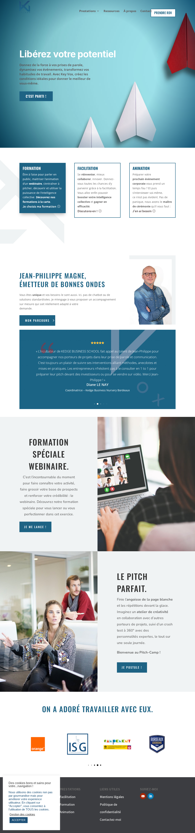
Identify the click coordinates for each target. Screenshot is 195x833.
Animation (67, 812)
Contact (146, 11)
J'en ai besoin (142, 211)
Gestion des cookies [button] (22, 814)
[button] (94, 403)
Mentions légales (112, 797)
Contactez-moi (110, 819)
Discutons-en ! (88, 211)
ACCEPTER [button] (18, 820)
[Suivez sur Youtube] (143, 796)
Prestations (87, 11)
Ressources (111, 11)
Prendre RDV (163, 12)
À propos (130, 11)
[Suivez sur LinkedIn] (151, 796)
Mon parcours (37, 320)
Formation (67, 804)
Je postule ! (132, 667)
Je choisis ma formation (39, 206)
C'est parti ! (36, 96)
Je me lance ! (35, 527)
